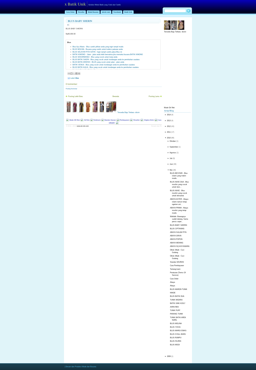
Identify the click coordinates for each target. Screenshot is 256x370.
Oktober (173, 141)
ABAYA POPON (176, 239)
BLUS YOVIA (175, 327)
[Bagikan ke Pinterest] (79, 73)
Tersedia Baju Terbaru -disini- (128, 112)
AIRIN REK (174, 307)
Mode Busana (93, 12)
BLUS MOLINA (176, 323)
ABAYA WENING (176, 243)
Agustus (173, 153)
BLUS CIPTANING (177, 229)
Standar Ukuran (110, 120)
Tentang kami (175, 269)
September (174, 147)
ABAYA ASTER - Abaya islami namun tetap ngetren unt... (179, 201)
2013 (169, 121)
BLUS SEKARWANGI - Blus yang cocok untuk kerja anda (95, 57)
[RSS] (117, 123)
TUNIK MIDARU (176, 300)
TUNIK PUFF (175, 310)
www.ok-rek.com (83, 126)
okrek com (106, 12)
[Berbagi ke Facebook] (76, 73)
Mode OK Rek (74, 120)
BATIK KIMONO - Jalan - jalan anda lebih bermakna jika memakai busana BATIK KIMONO (108, 54)
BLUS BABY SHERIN (80, 21)
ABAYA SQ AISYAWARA (179, 246)
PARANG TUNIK (176, 314)
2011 (169, 132)
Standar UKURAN (177, 262)
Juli (171, 158)
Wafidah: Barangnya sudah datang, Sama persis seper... (179, 219)
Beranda (116, 96)
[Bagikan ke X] (74, 73)
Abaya (172, 282)
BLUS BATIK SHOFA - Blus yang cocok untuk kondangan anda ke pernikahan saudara (106, 60)
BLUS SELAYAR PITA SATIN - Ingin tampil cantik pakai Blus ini (97, 52)
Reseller (81, 12)
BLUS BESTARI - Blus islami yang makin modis (179, 175)
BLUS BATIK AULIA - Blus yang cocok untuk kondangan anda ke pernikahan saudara (106, 67)
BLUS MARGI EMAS (178, 331)
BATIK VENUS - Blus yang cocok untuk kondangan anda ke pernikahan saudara (104, 65)
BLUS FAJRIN (175, 341)
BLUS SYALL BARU (178, 334)
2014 (169, 115)
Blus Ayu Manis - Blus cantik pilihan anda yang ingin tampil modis (98, 47)
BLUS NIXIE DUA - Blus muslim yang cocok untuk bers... (179, 184)
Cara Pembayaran (177, 265)
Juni (171, 164)
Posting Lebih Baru (75, 96)
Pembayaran (124, 120)
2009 (169, 356)
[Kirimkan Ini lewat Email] (69, 73)
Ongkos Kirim (149, 120)
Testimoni (96, 120)
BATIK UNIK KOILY (177, 303)
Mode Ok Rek (169, 108)
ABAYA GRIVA (175, 236)
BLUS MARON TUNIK (178, 289)
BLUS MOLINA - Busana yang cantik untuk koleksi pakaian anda (98, 49)
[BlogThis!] (71, 73)
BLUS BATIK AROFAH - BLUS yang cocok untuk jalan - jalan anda (98, 62)
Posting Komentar (71, 88)
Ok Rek (86, 120)
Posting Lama (154, 96)
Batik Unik (128, 12)
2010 (169, 138)
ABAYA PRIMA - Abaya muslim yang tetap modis (179, 210)
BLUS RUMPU (175, 338)
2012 (169, 126)
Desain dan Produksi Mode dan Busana (81, 367)
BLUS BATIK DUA (177, 296)
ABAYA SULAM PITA (178, 232)
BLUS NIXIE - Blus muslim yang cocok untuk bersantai (178, 193)
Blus (77, 78)
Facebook (117, 12)
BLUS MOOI (175, 345)
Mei (171, 170)
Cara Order (70, 12)
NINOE (172, 293)
